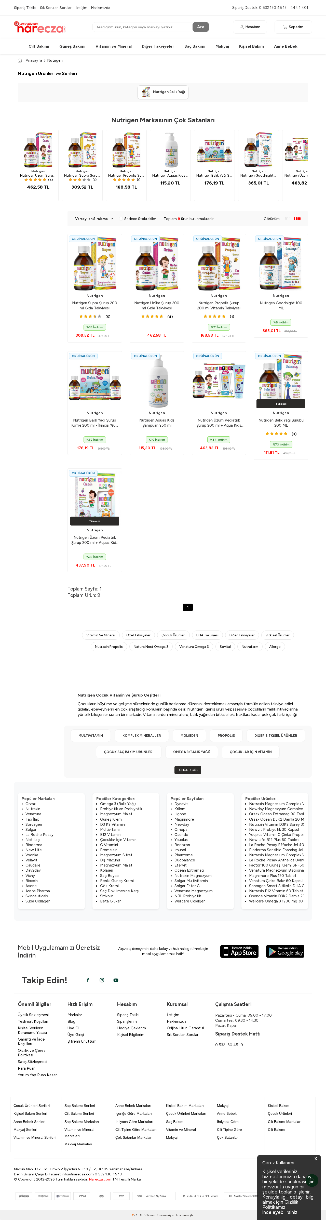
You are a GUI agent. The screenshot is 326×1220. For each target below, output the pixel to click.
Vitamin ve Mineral (114, 46)
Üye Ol (73, 1028)
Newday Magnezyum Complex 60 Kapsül (285, 809)
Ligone (180, 814)
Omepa (180, 829)
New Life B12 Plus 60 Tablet (274, 839)
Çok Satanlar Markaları (134, 1137)
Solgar (30, 829)
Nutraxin (32, 809)
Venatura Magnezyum (193, 891)
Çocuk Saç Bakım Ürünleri (129, 752)
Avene (31, 886)
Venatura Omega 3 (194, 647)
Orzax (30, 804)
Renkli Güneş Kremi (117, 880)
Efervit (180, 865)
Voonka (31, 855)
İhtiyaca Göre (228, 1122)
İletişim (81, 7)
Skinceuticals (36, 896)
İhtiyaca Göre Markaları (134, 1122)
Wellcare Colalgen (190, 901)
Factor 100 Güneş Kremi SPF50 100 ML (283, 865)
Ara (200, 26)
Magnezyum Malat (116, 814)
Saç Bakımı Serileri (79, 1106)
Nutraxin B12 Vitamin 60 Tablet (276, 891)
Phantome (183, 855)
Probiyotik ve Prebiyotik (121, 809)
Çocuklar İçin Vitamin (251, 752)
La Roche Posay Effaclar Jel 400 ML (281, 845)
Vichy (30, 875)
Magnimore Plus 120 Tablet (272, 875)
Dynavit (181, 804)
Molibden (189, 736)
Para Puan (26, 1068)
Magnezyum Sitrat (116, 855)
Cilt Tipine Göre (229, 1129)
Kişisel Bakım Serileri (30, 1113)
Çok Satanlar (227, 1137)
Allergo (275, 647)
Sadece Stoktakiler (140, 218)
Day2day (33, 870)
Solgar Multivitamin (191, 880)
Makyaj (222, 46)
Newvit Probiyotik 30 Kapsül (274, 829)
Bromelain (108, 850)
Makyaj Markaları (78, 1144)
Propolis (226, 736)
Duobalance (184, 860)
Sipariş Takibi (25, 7)
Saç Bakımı (194, 46)
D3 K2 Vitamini (113, 824)
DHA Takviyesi (207, 635)
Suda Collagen (37, 901)
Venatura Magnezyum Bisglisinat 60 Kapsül (286, 870)
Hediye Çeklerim (131, 1028)
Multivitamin (90, 736)
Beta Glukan (110, 901)
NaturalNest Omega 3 (151, 647)
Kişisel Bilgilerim (130, 1034)
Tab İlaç (32, 819)
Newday (181, 824)
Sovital (225, 647)
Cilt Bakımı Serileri (79, 1113)
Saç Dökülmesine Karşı (119, 891)
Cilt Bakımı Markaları (285, 1122)
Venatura (33, 814)
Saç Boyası (109, 875)
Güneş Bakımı (72, 46)
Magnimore (184, 819)
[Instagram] (102, 980)
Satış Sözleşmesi (32, 1061)
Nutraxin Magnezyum (193, 875)
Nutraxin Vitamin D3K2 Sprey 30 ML (280, 824)
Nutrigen (38, 171)
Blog (71, 1021)
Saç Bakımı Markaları (81, 1122)
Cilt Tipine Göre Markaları (136, 1129)
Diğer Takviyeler (158, 46)
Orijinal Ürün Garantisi (185, 1028)
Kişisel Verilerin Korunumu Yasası (32, 1030)
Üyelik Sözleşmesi (33, 1015)
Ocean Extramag (189, 870)
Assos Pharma (37, 891)
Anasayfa (34, 60)
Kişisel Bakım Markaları (185, 1106)
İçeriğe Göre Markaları (133, 1113)
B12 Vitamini (110, 834)
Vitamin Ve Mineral (100, 635)
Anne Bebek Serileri (29, 1122)
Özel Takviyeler (138, 635)
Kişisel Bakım (251, 46)
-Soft (137, 1215)
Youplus (181, 839)
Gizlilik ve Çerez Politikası (32, 1052)
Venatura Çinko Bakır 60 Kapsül (276, 880)
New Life (33, 850)
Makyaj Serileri (25, 1129)
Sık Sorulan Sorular (56, 7)
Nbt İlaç (32, 839)
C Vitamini (109, 845)
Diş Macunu (110, 860)
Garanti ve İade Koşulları (31, 1041)
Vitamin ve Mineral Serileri (34, 1137)
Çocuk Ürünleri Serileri (31, 1106)
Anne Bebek (285, 46)
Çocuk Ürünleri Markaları (186, 1113)
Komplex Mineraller (142, 736)
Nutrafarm (250, 647)
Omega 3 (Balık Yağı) (191, 752)
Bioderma (33, 845)
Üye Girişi (75, 1034)
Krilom (179, 809)
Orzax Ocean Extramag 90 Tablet (278, 814)
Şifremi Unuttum (82, 1041)
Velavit (31, 860)
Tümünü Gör (187, 770)
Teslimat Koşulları (33, 1021)
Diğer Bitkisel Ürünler (275, 736)
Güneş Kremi (111, 819)
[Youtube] (116, 980)
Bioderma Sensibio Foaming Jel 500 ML (283, 850)
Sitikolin (106, 896)
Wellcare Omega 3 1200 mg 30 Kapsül (282, 901)
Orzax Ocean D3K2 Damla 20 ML (277, 819)
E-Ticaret (149, 1215)
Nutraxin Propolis (109, 647)
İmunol (180, 850)
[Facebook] (88, 980)
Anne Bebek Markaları (133, 1106)
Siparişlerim (127, 1021)
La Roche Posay (39, 834)
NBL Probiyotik (187, 896)
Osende (181, 834)
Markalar (74, 1015)
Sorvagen (33, 824)
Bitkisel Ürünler (278, 635)
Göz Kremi (109, 886)
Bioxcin (31, 880)
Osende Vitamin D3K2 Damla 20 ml (279, 896)
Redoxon (182, 845)
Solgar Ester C (187, 886)
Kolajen (106, 870)
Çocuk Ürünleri (173, 635)
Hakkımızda (100, 7)
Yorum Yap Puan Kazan (38, 1075)
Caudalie (32, 865)
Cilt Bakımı (39, 46)
